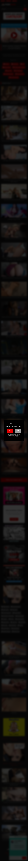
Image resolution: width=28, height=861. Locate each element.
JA (10, 430)
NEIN (18, 430)
